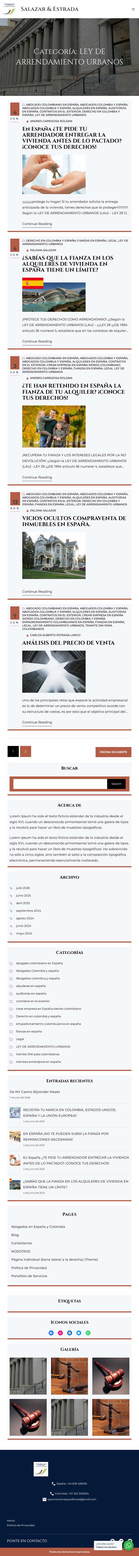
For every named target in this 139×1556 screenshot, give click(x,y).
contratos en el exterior (60, 111)
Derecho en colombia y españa (51, 240)
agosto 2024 (25, 918)
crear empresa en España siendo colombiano (83, 365)
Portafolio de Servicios (29, 1276)
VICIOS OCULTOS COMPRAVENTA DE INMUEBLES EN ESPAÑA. (74, 522)
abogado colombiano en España (52, 104)
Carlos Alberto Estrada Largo (55, 635)
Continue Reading (37, 224)
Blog (15, 1235)
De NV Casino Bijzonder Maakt (35, 1092)
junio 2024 (23, 926)
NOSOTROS (20, 1251)
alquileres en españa (89, 108)
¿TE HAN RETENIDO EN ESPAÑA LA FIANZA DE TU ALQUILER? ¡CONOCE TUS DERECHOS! (73, 392)
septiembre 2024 (28, 910)
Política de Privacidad (29, 1268)
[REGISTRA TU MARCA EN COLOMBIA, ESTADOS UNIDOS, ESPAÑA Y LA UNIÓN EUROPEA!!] (15, 1113)
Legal (112, 240)
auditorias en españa (31, 993)
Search (116, 783)
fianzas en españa (91, 240)
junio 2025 (23, 895)
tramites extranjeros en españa (38, 1062)
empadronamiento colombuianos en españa (58, 622)
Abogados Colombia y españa (104, 104)
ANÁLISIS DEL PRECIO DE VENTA (68, 643)
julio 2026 (23, 888)
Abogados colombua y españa (46, 108)
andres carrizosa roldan (51, 121)
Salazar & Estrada (50, 9)
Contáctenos (21, 1243)
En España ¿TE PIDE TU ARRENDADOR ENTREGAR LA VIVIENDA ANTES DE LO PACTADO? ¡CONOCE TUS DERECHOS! (72, 138)
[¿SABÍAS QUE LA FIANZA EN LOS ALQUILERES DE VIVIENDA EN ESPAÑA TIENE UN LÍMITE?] (15, 1185)
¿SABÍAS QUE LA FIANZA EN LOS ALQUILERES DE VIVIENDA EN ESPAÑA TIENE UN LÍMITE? (67, 264)
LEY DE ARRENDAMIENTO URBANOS (60, 115)
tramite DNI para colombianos (37, 1054)
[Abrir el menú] (133, 9)
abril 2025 (23, 903)
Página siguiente (113, 752)
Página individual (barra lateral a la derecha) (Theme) (54, 1260)
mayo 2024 (24, 933)
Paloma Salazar (43, 250)
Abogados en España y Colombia (38, 1227)
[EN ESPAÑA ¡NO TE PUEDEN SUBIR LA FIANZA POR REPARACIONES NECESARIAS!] (15, 1137)
